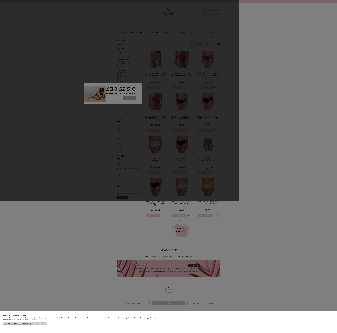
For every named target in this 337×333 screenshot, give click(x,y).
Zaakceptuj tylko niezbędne (12, 323)
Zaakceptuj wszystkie (40, 323)
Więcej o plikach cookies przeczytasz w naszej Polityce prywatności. (20, 319)
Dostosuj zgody (26, 323)
